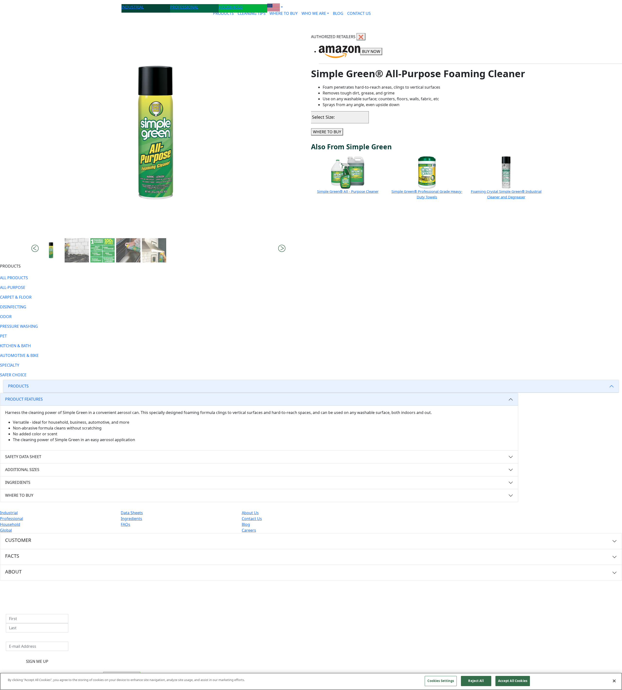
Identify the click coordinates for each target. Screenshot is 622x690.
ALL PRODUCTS (14, 277)
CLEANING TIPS (252, 13)
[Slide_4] (154, 250)
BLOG (338, 13)
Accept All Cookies (512, 681)
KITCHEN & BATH (15, 345)
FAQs (125, 524)
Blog (246, 524)
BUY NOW (371, 51)
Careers (249, 530)
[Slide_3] (128, 250)
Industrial (9, 512)
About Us (250, 512)
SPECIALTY (9, 365)
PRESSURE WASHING (19, 326)
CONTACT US (359, 13)
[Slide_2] (102, 250)
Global (6, 530)
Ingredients (131, 518)
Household (10, 524)
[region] (311, 681)
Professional (11, 518)
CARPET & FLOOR (16, 297)
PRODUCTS (223, 13)
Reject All (476, 681)
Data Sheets (132, 512)
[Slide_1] (77, 250)
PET (3, 336)
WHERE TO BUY (283, 13)
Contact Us (252, 518)
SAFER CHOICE (13, 375)
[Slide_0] (51, 250)
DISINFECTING (13, 307)
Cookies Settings (440, 681)
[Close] (614, 680)
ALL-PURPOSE (12, 287)
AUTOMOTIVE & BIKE (19, 355)
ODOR (6, 316)
